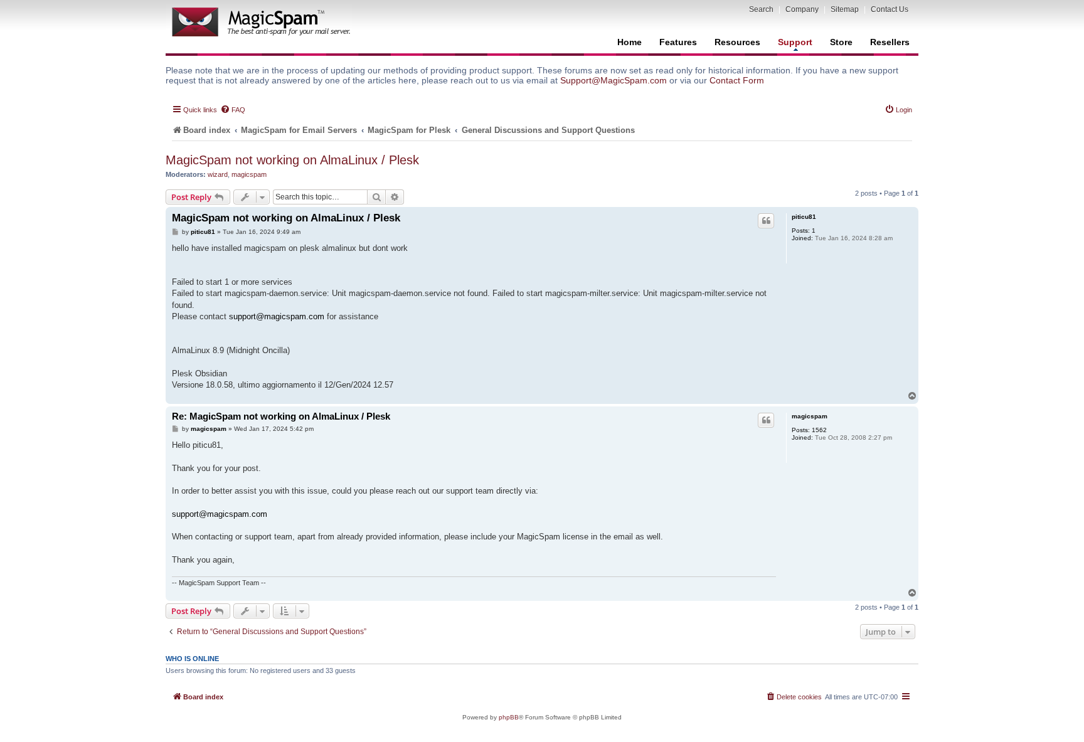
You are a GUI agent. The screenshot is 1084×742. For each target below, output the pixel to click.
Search (761, 9)
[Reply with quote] (766, 220)
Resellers (890, 42)
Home (629, 42)
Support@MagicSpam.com (613, 80)
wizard (218, 174)
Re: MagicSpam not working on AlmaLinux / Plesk (281, 416)
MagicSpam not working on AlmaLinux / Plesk (292, 160)
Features (678, 42)
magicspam (249, 174)
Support (795, 42)
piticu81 (804, 216)
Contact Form (736, 80)
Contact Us (889, 9)
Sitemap (845, 9)
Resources (737, 42)
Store (841, 42)
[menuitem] (232, 109)
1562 (819, 430)
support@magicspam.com (276, 316)
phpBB (509, 717)
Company (802, 9)
